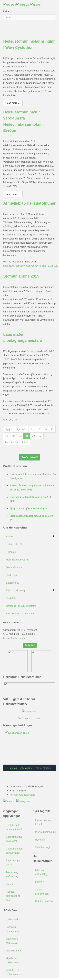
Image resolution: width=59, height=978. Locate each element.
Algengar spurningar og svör (13, 895)
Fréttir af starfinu (14, 567)
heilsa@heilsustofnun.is (16, 638)
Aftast (25, 442)
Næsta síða (11, 442)
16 (45, 429)
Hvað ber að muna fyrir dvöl (14, 827)
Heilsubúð (11, 551)
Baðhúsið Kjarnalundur (12, 929)
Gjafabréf (11, 884)
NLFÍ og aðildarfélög (41, 872)
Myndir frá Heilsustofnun (13, 960)
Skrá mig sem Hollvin (29, 718)
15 (38, 429)
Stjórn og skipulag (15, 590)
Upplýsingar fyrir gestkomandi (14, 850)
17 (52, 429)
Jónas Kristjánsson (42, 891)
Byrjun (8, 429)
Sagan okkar (12, 582)
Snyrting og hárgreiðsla (12, 940)
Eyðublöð (40, 839)
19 (13, 435)
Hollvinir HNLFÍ (14, 544)
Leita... (7, 11)
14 (32, 429)
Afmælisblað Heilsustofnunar (29, 203)
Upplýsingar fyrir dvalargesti (14, 838)
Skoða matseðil (29, 457)
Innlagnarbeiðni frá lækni (43, 822)
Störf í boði (11, 575)
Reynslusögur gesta (13, 862)
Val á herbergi (42, 847)
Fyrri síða (21, 429)
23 (40, 435)
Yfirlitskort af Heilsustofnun (13, 972)
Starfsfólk (11, 598)
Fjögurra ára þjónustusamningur (28, 508)
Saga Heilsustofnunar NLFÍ (20, 613)
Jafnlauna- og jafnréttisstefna (21, 605)
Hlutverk (10, 536)
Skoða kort (29, 645)
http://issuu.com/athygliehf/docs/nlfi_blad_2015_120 (30, 265)
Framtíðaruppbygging (17, 559)
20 (20, 435)
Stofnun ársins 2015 (21, 276)
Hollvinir (39, 881)
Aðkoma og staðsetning (12, 874)
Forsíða (13, 768)
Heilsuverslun (13, 919)
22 (33, 435)
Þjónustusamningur (45, 831)
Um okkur (25, 768)
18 (6, 435)
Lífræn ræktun (13, 950)
